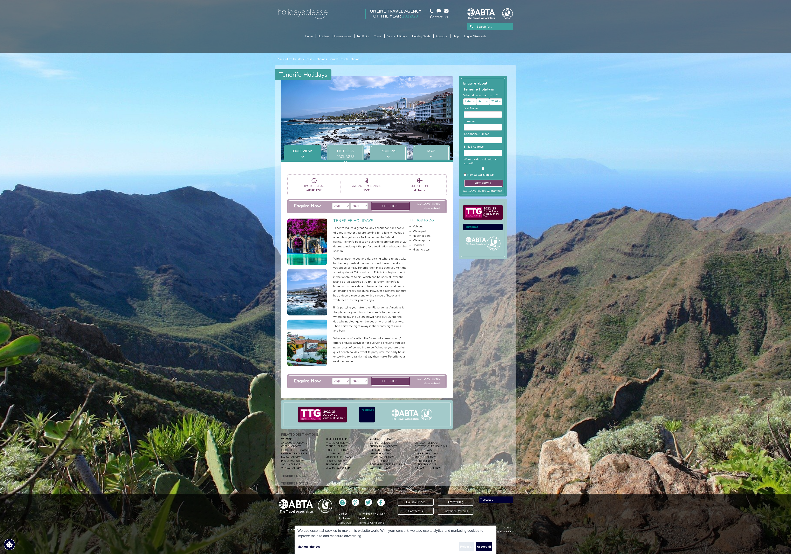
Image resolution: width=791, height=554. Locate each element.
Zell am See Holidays (427, 468)
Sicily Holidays (290, 464)
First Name (471, 108)
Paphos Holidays (425, 457)
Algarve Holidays (381, 439)
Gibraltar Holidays (294, 450)
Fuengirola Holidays (383, 446)
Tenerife (332, 59)
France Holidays (336, 446)
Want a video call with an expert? (480, 161)
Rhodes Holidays (337, 461)
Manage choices (309, 546)
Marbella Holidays (338, 457)
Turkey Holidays (425, 464)
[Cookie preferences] (9, 544)
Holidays (320, 59)
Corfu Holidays (380, 443)
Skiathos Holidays (338, 464)
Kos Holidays (423, 450)
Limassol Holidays (338, 453)
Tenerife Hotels (294, 483)
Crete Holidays (291, 446)
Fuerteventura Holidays (430, 446)
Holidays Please (302, 59)
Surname (469, 121)
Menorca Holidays (382, 457)
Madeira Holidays (426, 453)
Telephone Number (476, 134)
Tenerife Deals (293, 476)
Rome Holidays (379, 461)
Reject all (466, 546)
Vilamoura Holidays (339, 468)
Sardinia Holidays (426, 461)
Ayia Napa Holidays (338, 443)
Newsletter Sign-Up (480, 175)
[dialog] (395, 540)
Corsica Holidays (425, 443)
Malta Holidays (291, 457)
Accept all (484, 546)
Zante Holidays (380, 468)
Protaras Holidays (293, 461)
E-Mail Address (474, 147)
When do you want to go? (480, 95)
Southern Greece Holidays (387, 464)
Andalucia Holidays (294, 443)
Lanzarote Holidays (294, 453)
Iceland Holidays (381, 450)
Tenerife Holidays (349, 59)
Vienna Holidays (291, 468)
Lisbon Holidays (380, 453)
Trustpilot (367, 410)
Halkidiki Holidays (337, 450)
